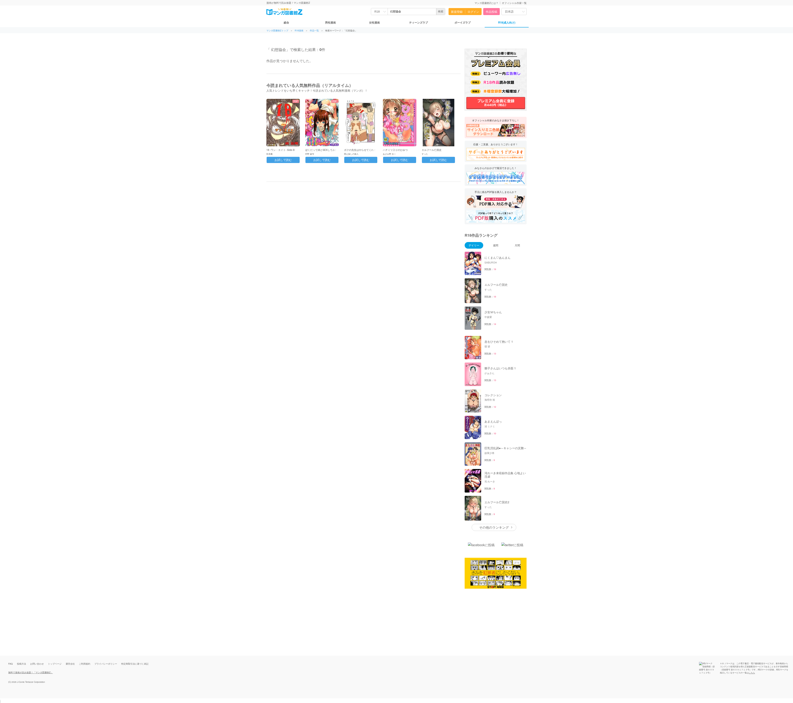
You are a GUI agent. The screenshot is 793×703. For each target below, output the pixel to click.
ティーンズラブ (418, 22)
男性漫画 (330, 22)
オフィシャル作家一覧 (514, 3)
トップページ (55, 663)
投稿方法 (21, 663)
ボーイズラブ (463, 22)
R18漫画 (299, 30)
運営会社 (70, 663)
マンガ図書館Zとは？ (486, 3)
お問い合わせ (37, 663)
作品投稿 (491, 11)
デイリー (474, 245)
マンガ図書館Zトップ (277, 30)
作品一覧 (314, 30)
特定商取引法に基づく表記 (134, 663)
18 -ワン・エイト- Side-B (280, 149)
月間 (517, 245)
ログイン (473, 11)
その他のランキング (494, 527)
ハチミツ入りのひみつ (395, 149)
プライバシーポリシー (105, 663)
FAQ (10, 663)
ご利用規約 (84, 663)
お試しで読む (283, 160)
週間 (495, 245)
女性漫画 (374, 22)
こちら (752, 672)
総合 (286, 22)
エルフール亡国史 (432, 149)
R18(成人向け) (506, 22)
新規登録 (457, 11)
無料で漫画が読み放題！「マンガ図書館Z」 (30, 672)
